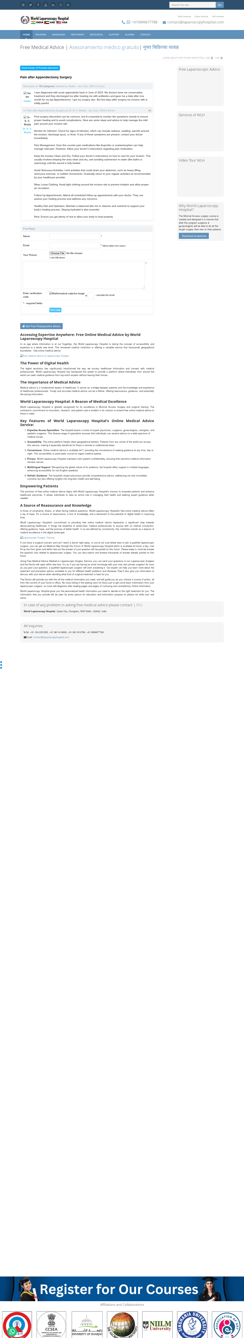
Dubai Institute (201, 16)
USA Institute (218, 16)
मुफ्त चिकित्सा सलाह (161, 47)
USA (217, 57)
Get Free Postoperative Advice (43, 326)
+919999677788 (144, 22)
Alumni (130, 34)
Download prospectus (194, 236)
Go (219, 5)
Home (26, 34)
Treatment (78, 34)
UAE (207, 57)
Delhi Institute (184, 16)
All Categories (47, 86)
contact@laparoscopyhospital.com (195, 22)
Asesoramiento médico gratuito (103, 47)
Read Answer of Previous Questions (40, 68)
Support (114, 34)
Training (41, 34)
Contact (145, 34)
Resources (96, 34)
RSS (139, 604)
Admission (59, 34)
